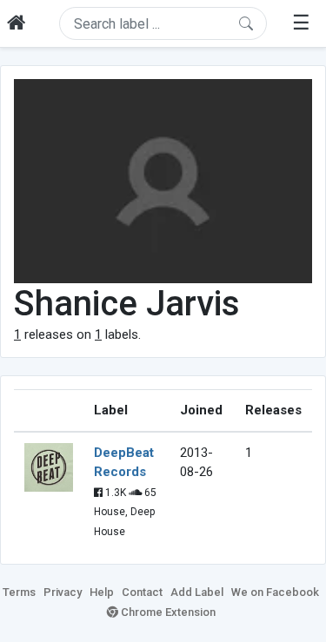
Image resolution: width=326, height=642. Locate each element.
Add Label (196, 592)
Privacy (62, 592)
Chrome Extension (167, 612)
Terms (19, 592)
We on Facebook (275, 592)
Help (102, 592)
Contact (142, 592)
